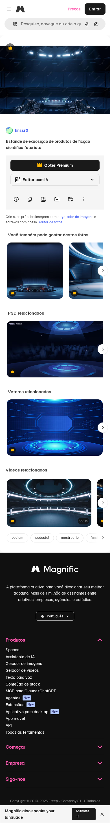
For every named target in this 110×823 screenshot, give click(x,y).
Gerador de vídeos (22, 670)
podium (17, 537)
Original (36, 48)
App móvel (15, 718)
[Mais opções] (83, 199)
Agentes (18, 697)
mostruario (70, 537)
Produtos (15, 640)
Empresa (15, 763)
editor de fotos (50, 222)
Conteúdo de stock (23, 684)
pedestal (42, 537)
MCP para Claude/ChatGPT (31, 690)
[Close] (102, 814)
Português (55, 616)
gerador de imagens (77, 217)
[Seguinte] (103, 271)
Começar (15, 747)
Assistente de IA (20, 656)
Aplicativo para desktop (32, 711)
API (9, 725)
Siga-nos (15, 779)
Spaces (12, 649)
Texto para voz (19, 677)
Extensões (20, 704)
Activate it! (82, 814)
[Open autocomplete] (12, 24)
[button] (55, 616)
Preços (74, 9)
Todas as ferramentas (25, 732)
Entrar (95, 9)
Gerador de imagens (24, 663)
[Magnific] (55, 570)
